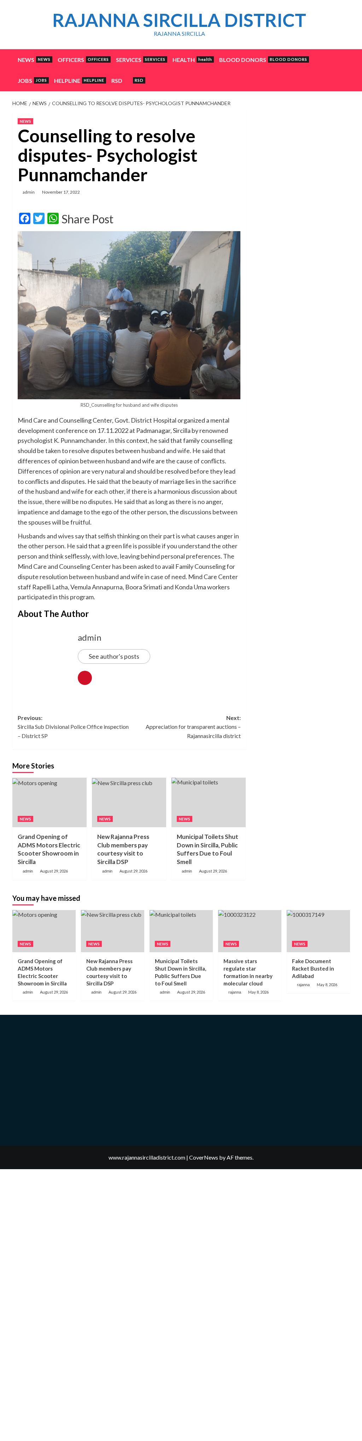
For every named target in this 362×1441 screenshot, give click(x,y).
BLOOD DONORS (263, 59)
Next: (193, 726)
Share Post (87, 219)
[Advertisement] (300, 155)
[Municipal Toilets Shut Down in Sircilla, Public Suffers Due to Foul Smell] (208, 802)
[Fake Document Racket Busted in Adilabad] (318, 931)
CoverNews (203, 1157)
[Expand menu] (126, 81)
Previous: (73, 726)
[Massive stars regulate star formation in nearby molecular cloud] (249, 931)
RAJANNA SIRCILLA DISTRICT (179, 20)
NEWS (34, 59)
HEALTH (192, 59)
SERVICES (140, 59)
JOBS (32, 80)
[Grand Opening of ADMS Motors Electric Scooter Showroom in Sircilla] (49, 802)
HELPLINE (79, 80)
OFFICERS (83, 59)
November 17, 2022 (61, 192)
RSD (127, 80)
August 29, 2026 (54, 871)
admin (29, 192)
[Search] (345, 58)
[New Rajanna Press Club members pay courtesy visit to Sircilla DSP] (129, 802)
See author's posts (114, 656)
